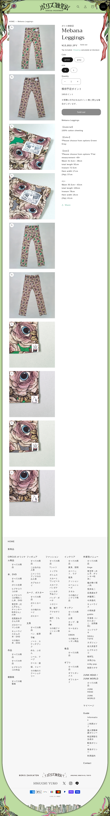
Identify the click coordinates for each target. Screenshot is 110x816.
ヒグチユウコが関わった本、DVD (17, 597)
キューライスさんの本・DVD (17, 634)
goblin (90, 614)
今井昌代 (91, 600)
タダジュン (92, 642)
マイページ (88, 705)
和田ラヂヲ (92, 668)
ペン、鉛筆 (36, 634)
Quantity (65, 76)
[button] (78, 7)
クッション (73, 581)
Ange (89, 567)
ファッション (52, 557)
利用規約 (91, 756)
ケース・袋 (36, 663)
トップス (54, 571)
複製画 (11, 677)
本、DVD (12, 574)
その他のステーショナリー (36, 673)
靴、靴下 (54, 608)
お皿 (70, 618)
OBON (71, 635)
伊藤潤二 (91, 597)
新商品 (11, 549)
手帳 (33, 637)
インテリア (69, 557)
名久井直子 (92, 646)
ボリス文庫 (17, 585)
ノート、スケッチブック (36, 644)
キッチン (68, 607)
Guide (86, 713)
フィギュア (32, 557)
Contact (87, 763)
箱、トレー (36, 667)
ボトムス (54, 575)
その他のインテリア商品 (73, 597)
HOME (11, 541)
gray (79, 60)
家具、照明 (73, 567)
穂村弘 (90, 656)
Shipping (76, 50)
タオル (71, 591)
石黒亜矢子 (92, 593)
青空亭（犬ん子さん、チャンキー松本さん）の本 (17, 609)
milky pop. (92, 664)
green (67, 60)
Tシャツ (53, 567)
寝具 (70, 577)
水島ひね (91, 660)
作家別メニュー (90, 557)
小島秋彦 (91, 610)
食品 (66, 648)
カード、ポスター (35, 592)
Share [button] (68, 205)
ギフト (67, 662)
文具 (29, 623)
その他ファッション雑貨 (55, 631)
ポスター (35, 616)
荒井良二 (91, 589)
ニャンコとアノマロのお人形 (36, 576)
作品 (10, 650)
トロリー (54, 604)
